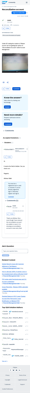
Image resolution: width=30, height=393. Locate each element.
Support (22, 384)
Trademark (7, 384)
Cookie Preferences (7, 389)
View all (4, 361)
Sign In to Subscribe (19, 12)
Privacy (7, 375)
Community (11, 2)
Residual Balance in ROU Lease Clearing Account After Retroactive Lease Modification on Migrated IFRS (13, 299)
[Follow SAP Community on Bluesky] (13, 370)
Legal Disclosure (22, 380)
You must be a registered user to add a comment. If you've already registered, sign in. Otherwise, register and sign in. (14, 188)
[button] (3, 28)
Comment (16, 88)
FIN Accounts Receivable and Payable (11, 35)
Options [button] (27, 13)
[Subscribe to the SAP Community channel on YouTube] (16, 370)
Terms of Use (22, 375)
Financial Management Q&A (10, 6)
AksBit (9, 20)
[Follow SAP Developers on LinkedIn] (19, 370)
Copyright (7, 380)
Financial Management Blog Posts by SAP (15, 291)
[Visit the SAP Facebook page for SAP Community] (10, 370)
